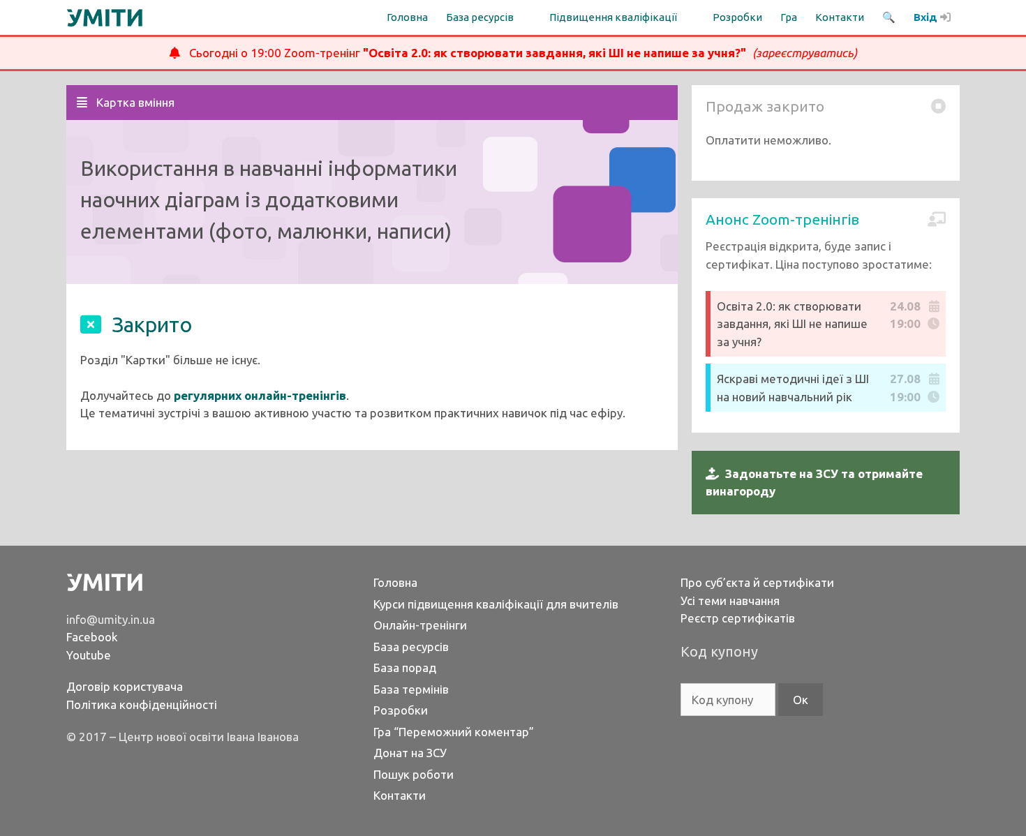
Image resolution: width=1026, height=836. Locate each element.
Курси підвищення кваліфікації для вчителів (495, 604)
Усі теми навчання (730, 600)
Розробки (737, 17)
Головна (407, 17)
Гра (788, 17)
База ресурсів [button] (480, 17)
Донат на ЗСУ (410, 752)
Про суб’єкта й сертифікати (757, 582)
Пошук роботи (413, 774)
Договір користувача (124, 686)
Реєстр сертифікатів (738, 618)
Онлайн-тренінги (420, 625)
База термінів (411, 689)
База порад (404, 667)
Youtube (88, 655)
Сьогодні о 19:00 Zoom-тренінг (518, 52)
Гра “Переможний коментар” (453, 731)
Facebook (92, 636)
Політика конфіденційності (141, 704)
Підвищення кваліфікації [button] (613, 17)
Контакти (839, 17)
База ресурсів (411, 646)
